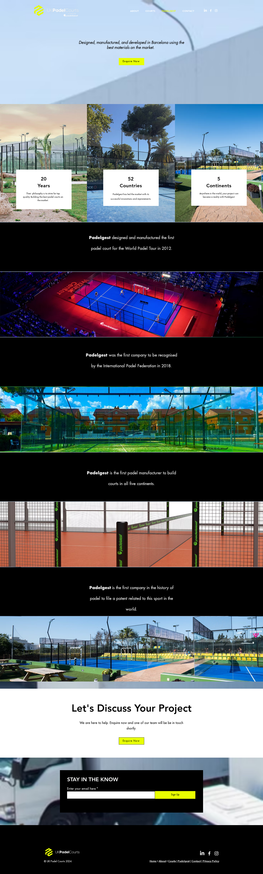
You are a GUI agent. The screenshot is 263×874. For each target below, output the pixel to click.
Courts (172, 861)
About (162, 861)
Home (153, 861)
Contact (196, 861)
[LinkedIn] (205, 10)
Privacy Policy (211, 861)
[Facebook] (211, 10)
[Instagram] (216, 10)
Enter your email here (81, 788)
